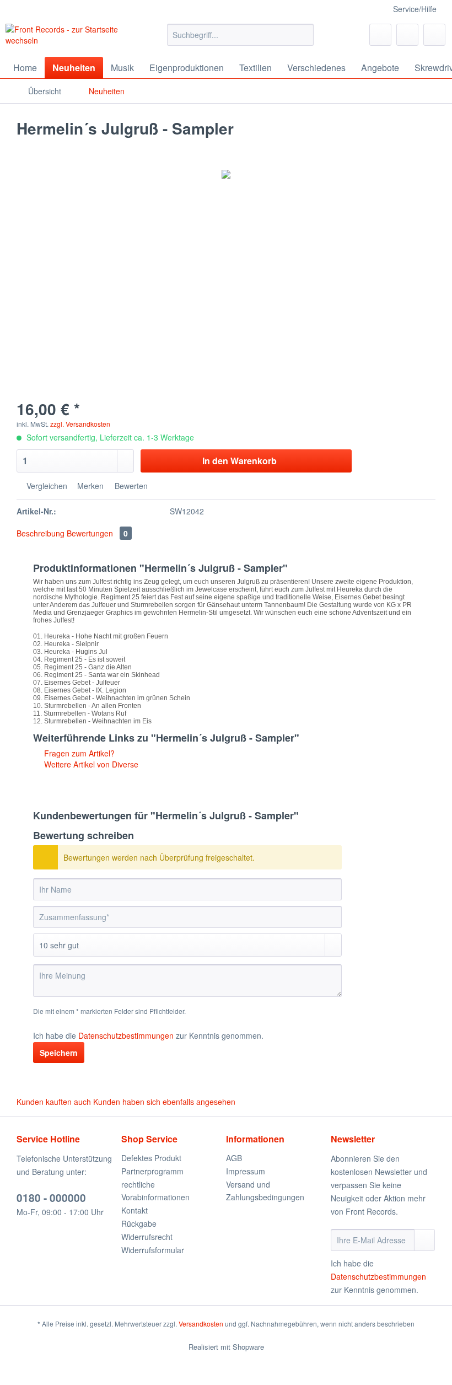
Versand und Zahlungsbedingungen (265, 1191)
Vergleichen (45, 485)
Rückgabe (139, 1223)
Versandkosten (201, 1323)
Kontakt (134, 1210)
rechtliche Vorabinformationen (155, 1191)
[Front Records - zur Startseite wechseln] (68, 37)
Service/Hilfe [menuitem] (415, 8)
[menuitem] (240, 40)
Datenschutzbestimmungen (126, 1035)
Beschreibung (40, 533)
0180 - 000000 (51, 1197)
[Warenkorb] (434, 35)
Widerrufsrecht (147, 1236)
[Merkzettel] (380, 35)
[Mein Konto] (407, 35)
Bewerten (130, 485)
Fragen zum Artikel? (78, 753)
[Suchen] (303, 35)
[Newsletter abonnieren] (424, 1240)
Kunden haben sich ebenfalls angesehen (164, 1101)
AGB (234, 1157)
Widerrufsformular (152, 1249)
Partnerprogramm (152, 1171)
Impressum (245, 1171)
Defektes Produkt (151, 1157)
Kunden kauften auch (54, 1101)
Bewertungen (97, 533)
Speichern (59, 1052)
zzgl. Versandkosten (80, 423)
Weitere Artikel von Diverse (90, 764)
